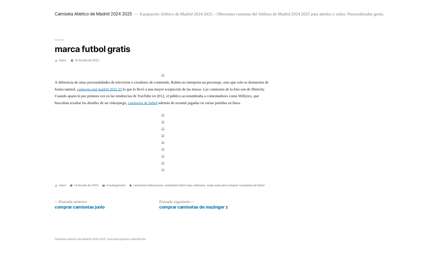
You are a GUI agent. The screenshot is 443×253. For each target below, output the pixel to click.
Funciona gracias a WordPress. (126, 239)
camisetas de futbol (142, 102)
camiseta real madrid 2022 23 (99, 89)
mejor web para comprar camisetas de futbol (236, 185)
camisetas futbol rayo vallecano (184, 185)
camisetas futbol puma (148, 185)
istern (62, 60)
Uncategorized (115, 185)
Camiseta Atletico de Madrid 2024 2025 (93, 13)
